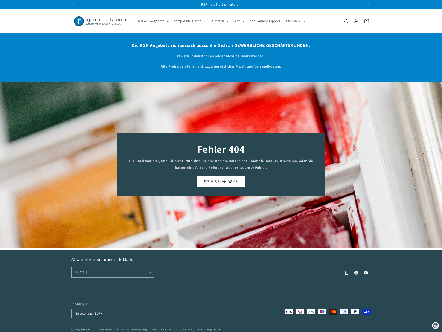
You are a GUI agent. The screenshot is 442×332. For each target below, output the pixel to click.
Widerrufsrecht (106, 329)
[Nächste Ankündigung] (369, 4)
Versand (166, 329)
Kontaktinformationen (189, 329)
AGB (154, 329)
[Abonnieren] (149, 272)
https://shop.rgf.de (221, 181)
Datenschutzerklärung (133, 329)
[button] (153, 21)
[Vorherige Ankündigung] (73, 4)
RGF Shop (86, 329)
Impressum (214, 329)
